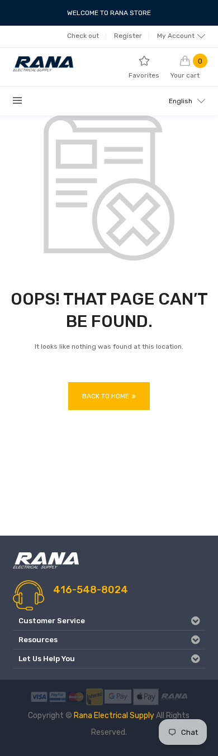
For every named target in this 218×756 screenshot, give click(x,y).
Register (128, 36)
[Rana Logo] (173, 696)
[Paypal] (57, 696)
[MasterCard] (76, 696)
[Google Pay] (118, 696)
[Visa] (39, 696)
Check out (83, 36)
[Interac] (94, 696)
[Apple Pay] (146, 696)
